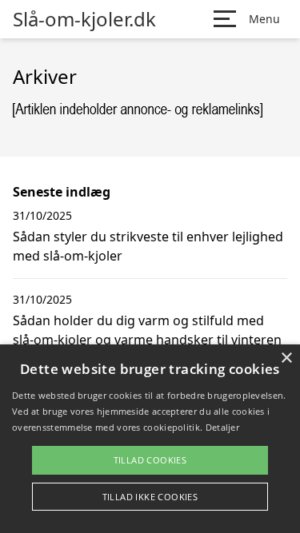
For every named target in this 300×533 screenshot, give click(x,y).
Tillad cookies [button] (150, 460)
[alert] (150, 438)
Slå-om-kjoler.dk (84, 19)
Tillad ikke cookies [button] (150, 497)
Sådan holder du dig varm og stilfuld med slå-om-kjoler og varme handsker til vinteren (147, 330)
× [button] (286, 358)
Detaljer (222, 427)
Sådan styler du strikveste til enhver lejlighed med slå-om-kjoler (148, 246)
